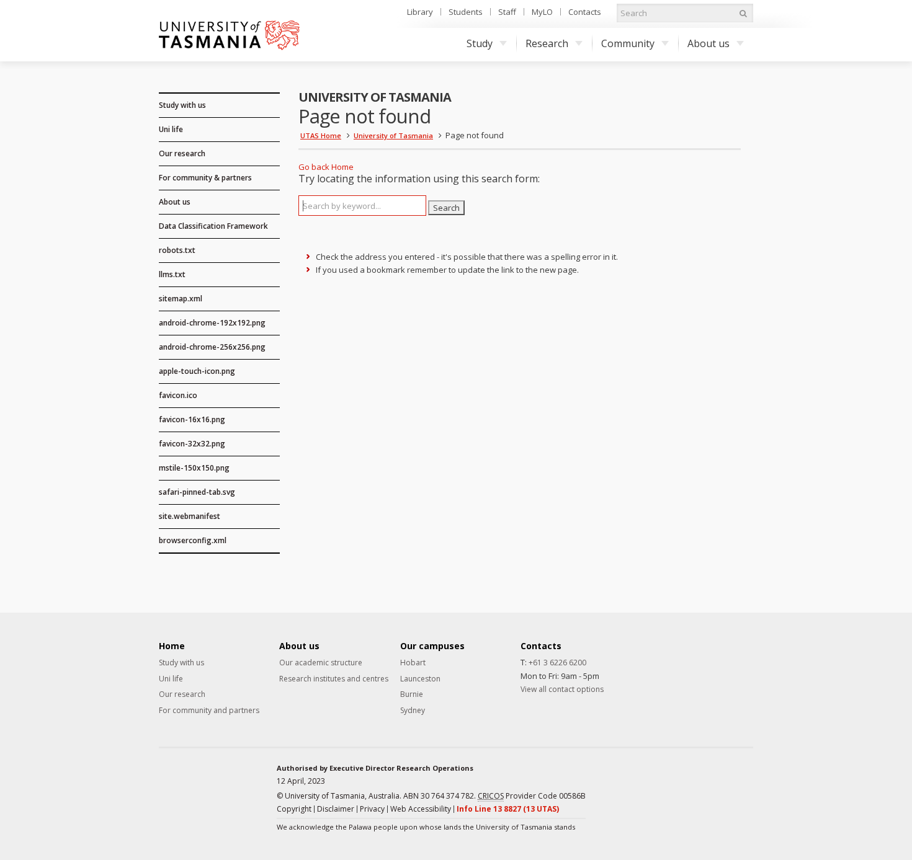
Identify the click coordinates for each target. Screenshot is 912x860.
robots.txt (177, 250)
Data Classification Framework (213, 226)
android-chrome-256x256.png (212, 347)
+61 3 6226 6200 (557, 663)
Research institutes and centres (333, 679)
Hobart (413, 663)
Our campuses (432, 646)
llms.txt (172, 274)
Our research (182, 153)
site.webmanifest (189, 516)
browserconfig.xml (192, 540)
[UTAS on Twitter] (724, 783)
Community (628, 43)
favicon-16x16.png (192, 419)
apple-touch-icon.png (197, 371)
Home (342, 166)
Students (466, 11)
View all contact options (562, 689)
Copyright (294, 809)
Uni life (171, 129)
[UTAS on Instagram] (703, 783)
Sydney (412, 711)
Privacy (372, 809)
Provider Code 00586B (532, 796)
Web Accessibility (420, 809)
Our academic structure (320, 663)
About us (708, 43)
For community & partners (205, 177)
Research (546, 43)
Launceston (420, 679)
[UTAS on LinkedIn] (683, 783)
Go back (313, 166)
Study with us (182, 105)
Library (420, 11)
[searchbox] (362, 205)
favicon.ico (178, 395)
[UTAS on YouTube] (744, 783)
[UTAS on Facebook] (662, 783)
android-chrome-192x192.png (212, 322)
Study (480, 43)
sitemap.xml (180, 298)
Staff (507, 11)
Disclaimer (335, 809)
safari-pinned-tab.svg (197, 492)
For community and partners (209, 711)
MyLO (542, 11)
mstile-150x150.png (194, 468)
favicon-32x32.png (192, 443)
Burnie (411, 694)
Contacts (584, 11)
